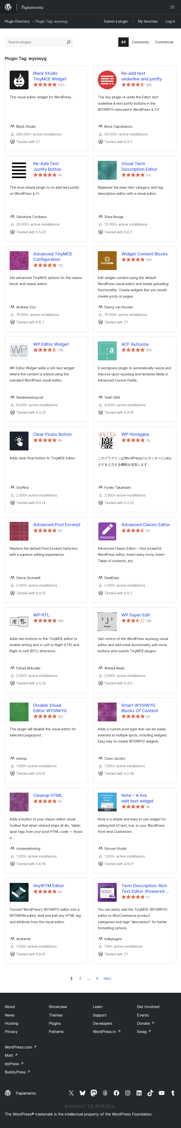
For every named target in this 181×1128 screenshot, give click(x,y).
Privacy (11, 1031)
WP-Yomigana (135, 434)
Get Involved (148, 1006)
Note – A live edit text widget (137, 798)
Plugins (55, 1023)
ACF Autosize (135, 344)
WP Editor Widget (51, 344)
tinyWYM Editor (48, 885)
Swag (144, 1031)
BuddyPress (17, 1072)
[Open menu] (173, 7)
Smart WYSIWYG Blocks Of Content (139, 708)
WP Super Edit (135, 614)
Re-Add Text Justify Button (47, 166)
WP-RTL (41, 614)
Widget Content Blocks (144, 253)
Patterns (56, 1031)
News (10, 1015)
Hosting (11, 1023)
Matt (11, 1055)
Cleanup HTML (47, 795)
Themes (56, 1015)
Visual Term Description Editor (139, 166)
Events (143, 1015)
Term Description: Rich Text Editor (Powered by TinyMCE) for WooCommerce (146, 888)
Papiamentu (26, 1093)
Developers (102, 1023)
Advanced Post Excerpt (57, 524)
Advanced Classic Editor (145, 524)
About (10, 1006)
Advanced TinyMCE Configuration (52, 256)
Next (107, 979)
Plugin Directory (17, 21)
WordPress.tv (107, 1031)
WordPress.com (21, 1047)
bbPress (14, 1063)
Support (100, 1015)
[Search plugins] (68, 42)
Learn (98, 1006)
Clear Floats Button (52, 434)
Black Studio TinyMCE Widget (49, 76)
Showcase (58, 1006)
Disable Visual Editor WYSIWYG (50, 708)
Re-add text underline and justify (141, 76)
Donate (146, 1023)
